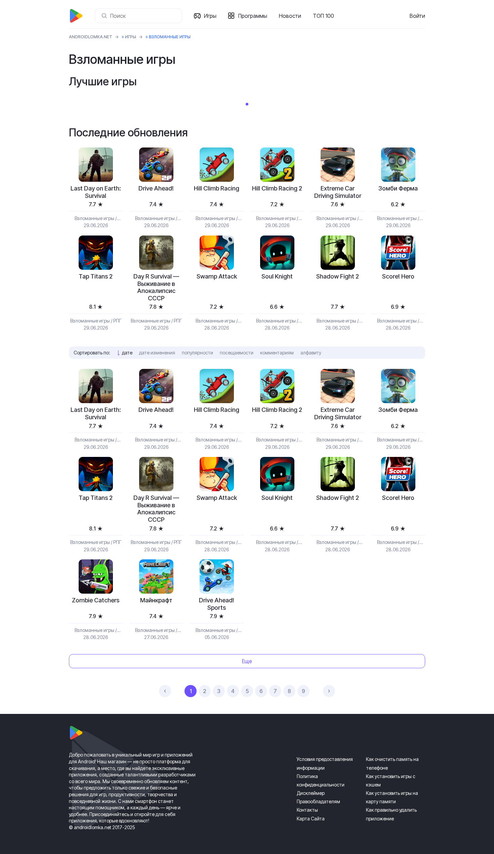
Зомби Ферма (398, 188)
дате (127, 352)
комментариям (277, 352)
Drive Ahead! (156, 188)
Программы (252, 15)
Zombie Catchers (95, 600)
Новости (290, 15)
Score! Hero (398, 276)
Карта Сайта (311, 818)
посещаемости (236, 352)
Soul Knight (277, 276)
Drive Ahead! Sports (216, 604)
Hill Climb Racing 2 (277, 188)
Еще (247, 661)
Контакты (307, 810)
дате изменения (157, 352)
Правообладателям (318, 801)
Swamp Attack (217, 276)
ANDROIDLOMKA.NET (90, 36)
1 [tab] (247, 104)
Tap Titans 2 (96, 276)
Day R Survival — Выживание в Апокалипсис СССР (156, 287)
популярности (197, 352)
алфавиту (310, 352)
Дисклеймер (311, 793)
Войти (417, 15)
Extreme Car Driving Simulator (337, 192)
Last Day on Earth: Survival (96, 192)
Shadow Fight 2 (337, 276)
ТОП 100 (323, 15)
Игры (210, 15)
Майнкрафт (156, 600)
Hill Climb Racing (216, 188)
